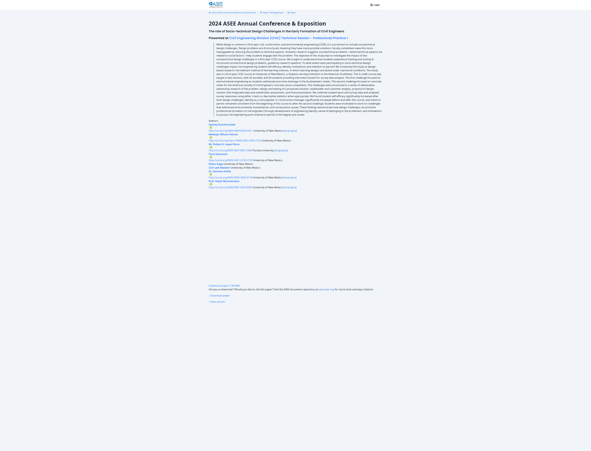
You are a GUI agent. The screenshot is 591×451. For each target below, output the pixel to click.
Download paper (219, 295)
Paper (291, 12)
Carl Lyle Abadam (219, 167)
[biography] (290, 130)
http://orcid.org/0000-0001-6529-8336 (230, 187)
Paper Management (271, 12)
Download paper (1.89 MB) (224, 285)
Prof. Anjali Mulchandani (224, 181)
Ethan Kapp (216, 164)
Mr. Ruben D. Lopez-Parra (224, 144)
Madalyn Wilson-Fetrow (223, 134)
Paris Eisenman (218, 154)
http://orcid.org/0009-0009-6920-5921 (231, 130)
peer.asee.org (326, 289)
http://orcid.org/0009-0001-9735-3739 (230, 160)
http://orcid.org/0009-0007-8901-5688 (230, 150)
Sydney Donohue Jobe (222, 124)
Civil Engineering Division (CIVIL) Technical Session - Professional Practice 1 (288, 38)
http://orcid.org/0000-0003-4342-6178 (230, 177)
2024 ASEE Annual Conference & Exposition (232, 12)
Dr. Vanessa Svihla (220, 171)
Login (377, 4)
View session (217, 301)
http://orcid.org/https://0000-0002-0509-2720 (235, 140)
